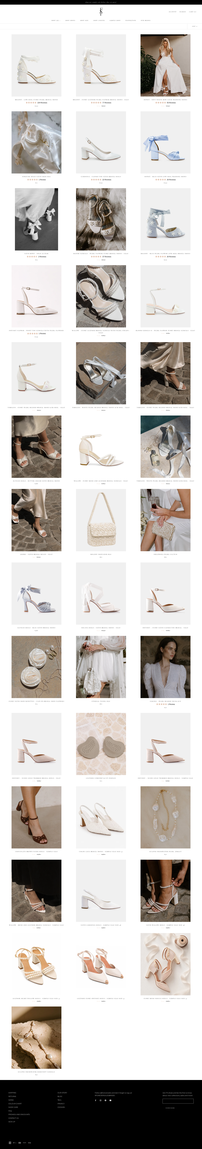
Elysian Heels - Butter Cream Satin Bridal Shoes (36, 481)
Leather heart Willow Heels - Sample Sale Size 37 (36, 998)
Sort (194, 26)
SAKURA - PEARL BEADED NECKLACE (165, 701)
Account (173, 11)
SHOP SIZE (84, 20)
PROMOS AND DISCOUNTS (19, 1114)
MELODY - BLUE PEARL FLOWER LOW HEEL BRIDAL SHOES (165, 253)
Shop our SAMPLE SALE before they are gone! (101, 2)
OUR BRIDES (146, 20)
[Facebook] (95, 1100)
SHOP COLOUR (99, 20)
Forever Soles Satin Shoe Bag (36, 176)
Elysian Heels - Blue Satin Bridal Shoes (36, 628)
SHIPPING (12, 1093)
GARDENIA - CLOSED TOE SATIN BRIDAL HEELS (101, 176)
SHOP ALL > (55, 20)
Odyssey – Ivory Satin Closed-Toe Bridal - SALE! (165, 628)
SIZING (11, 1100)
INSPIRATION (130, 20)
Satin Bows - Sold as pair (36, 253)
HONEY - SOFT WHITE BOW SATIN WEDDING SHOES (165, 100)
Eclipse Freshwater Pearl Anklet (166, 851)
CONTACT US (13, 1118)
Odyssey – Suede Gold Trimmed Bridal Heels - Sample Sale (165, 778)
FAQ (10, 1111)
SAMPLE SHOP (115, 20)
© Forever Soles (15, 1138)
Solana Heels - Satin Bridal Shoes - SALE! (101, 628)
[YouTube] (110, 1100)
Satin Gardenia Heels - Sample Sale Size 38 (101, 925)
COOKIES (61, 1107)
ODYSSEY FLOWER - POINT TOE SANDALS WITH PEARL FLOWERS (36, 330)
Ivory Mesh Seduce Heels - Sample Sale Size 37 (165, 998)
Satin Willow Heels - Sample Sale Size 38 (165, 925)
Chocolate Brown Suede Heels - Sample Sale (36, 851)
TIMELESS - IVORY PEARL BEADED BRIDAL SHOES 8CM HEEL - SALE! (165, 407)
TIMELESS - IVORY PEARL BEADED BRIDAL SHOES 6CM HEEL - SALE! (36, 407)
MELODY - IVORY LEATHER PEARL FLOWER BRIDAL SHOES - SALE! (101, 100)
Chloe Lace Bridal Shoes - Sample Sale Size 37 (101, 851)
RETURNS (12, 1096)
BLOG (60, 1096)
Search (182, 11)
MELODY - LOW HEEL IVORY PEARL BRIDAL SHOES (36, 100)
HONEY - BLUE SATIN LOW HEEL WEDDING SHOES (166, 176)
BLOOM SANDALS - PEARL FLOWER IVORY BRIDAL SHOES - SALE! (101, 253)
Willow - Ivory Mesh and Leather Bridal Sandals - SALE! (101, 481)
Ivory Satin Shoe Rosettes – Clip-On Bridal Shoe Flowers (36, 701)
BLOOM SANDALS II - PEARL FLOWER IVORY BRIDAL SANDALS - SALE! (165, 330)
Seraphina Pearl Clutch (165, 554)
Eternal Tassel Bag (101, 701)
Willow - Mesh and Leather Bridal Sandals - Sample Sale (36, 925)
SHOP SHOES (70, 20)
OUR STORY (62, 1093)
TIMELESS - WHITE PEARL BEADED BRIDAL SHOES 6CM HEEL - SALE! (101, 407)
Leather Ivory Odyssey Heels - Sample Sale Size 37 (101, 998)
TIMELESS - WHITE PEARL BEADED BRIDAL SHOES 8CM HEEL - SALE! (165, 481)
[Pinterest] (105, 1100)
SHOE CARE (13, 1107)
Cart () (192, 11)
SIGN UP (11, 1122)
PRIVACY (61, 1104)
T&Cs (59, 1100)
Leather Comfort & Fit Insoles (101, 778)
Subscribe (170, 1108)
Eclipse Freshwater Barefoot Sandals (36, 1072)
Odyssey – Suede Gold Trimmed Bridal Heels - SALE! (36, 778)
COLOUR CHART (15, 1104)
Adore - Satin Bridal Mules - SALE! (36, 554)
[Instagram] (100, 1100)
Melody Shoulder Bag (100, 554)
